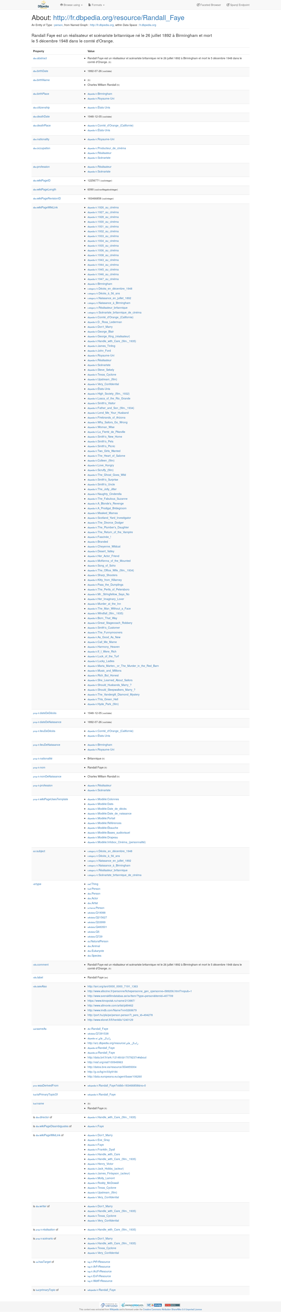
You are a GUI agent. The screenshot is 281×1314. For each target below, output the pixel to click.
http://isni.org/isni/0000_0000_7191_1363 (113, 986)
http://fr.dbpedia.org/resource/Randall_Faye (118, 17)
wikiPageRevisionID (47, 198)
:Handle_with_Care (104, 1154)
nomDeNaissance (47, 776)
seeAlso (40, 986)
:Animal (94, 946)
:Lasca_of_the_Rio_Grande (109, 398)
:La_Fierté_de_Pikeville (106, 432)
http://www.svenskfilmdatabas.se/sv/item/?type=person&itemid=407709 (130, 996)
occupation (41, 148)
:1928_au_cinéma (103, 217)
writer (41, 1206)
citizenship (41, 107)
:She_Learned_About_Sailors (110, 680)
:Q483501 (97, 927)
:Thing (93, 884)
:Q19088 (97, 912)
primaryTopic (45, 1290)
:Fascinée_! (99, 537)
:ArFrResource (99, 1266)
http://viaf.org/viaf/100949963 (105, 1062)
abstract (40, 58)
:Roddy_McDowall (103, 1183)
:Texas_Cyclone (102, 374)
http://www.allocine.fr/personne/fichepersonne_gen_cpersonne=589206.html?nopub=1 (140, 991)
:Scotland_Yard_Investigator (109, 518)
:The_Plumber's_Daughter (108, 527)
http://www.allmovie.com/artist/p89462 (110, 1005)
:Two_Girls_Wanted (104, 451)
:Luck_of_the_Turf (103, 656)
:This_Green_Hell (103, 699)
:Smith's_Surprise (103, 479)
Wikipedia (114, 1309)
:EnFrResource (99, 1276)
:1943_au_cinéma (103, 260)
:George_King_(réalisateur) (109, 336)
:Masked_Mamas (103, 513)
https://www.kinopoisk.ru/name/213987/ (111, 1000)
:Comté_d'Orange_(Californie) (110, 125)
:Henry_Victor (100, 1164)
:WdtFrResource (100, 1281)
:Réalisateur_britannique (108, 307)
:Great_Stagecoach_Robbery (110, 623)
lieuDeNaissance (46, 744)
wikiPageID (41, 180)
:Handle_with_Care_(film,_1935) (112, 341)
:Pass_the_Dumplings (105, 584)
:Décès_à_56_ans (104, 293)
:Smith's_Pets (100, 441)
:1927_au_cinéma (103, 212)
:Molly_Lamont (101, 1178)
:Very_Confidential (103, 384)
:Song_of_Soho (102, 565)
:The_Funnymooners (105, 632)
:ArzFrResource (100, 1271)
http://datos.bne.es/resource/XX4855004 (112, 1067)
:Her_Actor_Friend (103, 556)
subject (39, 851)
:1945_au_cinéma (103, 269)
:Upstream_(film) (102, 379)
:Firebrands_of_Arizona (106, 417)
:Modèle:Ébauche (103, 828)
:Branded (98, 541)
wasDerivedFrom (45, 1085)
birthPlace (41, 94)
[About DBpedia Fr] (43, 5)
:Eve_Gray (99, 1140)
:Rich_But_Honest (103, 675)
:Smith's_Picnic (101, 446)
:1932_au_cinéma (103, 231)
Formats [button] (97, 5)
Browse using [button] (72, 5)
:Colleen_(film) (101, 460)
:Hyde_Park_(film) (103, 704)
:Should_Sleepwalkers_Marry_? (111, 689)
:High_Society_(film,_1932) (109, 393)
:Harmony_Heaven (104, 646)
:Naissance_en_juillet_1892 (109, 298)
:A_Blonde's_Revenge (106, 503)
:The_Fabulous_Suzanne (108, 498)
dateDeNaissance (47, 722)
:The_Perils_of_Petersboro (108, 589)
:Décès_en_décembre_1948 (110, 288)
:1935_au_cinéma (103, 245)
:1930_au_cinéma (103, 221)
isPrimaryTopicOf (45, 1094)
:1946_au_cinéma (103, 274)
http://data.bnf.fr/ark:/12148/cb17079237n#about (117, 1057)
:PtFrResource (99, 1262)
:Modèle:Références (104, 823)
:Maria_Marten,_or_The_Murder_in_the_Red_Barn (123, 666)
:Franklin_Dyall (101, 1149)
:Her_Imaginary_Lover (106, 599)
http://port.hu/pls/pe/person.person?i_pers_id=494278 (120, 1015)
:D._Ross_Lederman (105, 322)
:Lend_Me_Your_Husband (108, 413)
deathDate (41, 116)
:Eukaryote (96, 951)
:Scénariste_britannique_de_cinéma (114, 312)
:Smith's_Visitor (101, 403)
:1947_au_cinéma (103, 279)
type (37, 884)
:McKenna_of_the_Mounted (109, 561)
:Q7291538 (98, 1033)
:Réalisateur (99, 153)
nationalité (42, 758)
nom (39, 767)
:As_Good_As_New (104, 637)
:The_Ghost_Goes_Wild (107, 475)
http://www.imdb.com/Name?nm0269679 (112, 1010)
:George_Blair (101, 331)
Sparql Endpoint (239, 5)
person (58, 25)
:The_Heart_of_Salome (106, 455)
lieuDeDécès (44, 731)
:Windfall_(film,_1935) (105, 613)
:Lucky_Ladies (101, 661)
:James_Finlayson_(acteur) (109, 1173)
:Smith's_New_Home (105, 436)
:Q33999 (97, 922)
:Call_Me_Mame (102, 642)
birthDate (40, 71)
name (38, 1103)
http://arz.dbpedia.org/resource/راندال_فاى (113, 1043)
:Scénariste (99, 157)
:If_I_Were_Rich (102, 651)
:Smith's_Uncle (101, 484)
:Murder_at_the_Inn (104, 604)
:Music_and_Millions (104, 670)
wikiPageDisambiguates (52, 1126)
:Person (94, 889)
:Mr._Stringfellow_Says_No (108, 594)
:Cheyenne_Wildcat (104, 546)
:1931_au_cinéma (103, 226)
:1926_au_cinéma (103, 207)
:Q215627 (97, 917)
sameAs (39, 1029)
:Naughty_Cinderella (105, 494)
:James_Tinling (101, 346)
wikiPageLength (44, 189)
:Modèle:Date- (101, 804)
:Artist (93, 903)
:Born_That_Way (102, 618)
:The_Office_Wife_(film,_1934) (111, 570)
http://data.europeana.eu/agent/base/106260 (115, 1076)
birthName (41, 80)
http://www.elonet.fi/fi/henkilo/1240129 (110, 1020)
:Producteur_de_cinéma (107, 148)
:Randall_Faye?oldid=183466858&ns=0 (117, 1085)
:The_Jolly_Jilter (102, 489)
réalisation (45, 1229)
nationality (41, 139)
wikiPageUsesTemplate (50, 799)
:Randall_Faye (98, 1029)
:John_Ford (99, 350)
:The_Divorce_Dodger (106, 522)
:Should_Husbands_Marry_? (110, 685)
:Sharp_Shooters (102, 575)
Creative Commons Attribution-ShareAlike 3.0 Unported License (172, 1309)
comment (41, 964)
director (42, 1117)
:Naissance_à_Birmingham (109, 303)
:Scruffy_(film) (101, 470)
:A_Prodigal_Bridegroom (107, 508)
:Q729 (95, 936)
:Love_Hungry (101, 465)
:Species (94, 955)
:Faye (96, 1126)
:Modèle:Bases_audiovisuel (109, 832)
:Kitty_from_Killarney (105, 580)
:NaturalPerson (98, 941)
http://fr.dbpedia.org (102, 25)
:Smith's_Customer (104, 627)
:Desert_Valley (101, 551)
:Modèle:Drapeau (103, 837)
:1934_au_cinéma (103, 241)
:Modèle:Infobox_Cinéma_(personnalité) (117, 842)
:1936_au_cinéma (103, 250)
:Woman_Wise (101, 427)
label (38, 977)
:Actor (93, 898)
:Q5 (93, 931)
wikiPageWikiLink (45, 207)
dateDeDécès (44, 713)
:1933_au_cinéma (103, 236)
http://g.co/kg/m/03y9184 (103, 1072)
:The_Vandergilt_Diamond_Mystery (114, 694)
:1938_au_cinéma (103, 255)
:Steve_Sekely (101, 370)
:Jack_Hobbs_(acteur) (106, 1168)
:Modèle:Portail (101, 818)
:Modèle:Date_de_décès (107, 808)
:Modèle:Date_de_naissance (110, 813)
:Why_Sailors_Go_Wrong (108, 422)
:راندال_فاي (99, 1038)
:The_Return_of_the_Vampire (110, 532)
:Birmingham (100, 94)
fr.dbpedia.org (147, 25)
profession (41, 166)
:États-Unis (99, 107)
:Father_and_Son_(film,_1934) (111, 408)
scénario (44, 1238)
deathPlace (42, 125)
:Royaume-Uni (101, 98)
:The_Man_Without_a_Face (109, 608)
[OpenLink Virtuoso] (109, 1304)
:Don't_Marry (100, 327)
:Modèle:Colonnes (103, 799)
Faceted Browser (210, 5)
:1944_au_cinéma (103, 264)
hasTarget (43, 1262)
